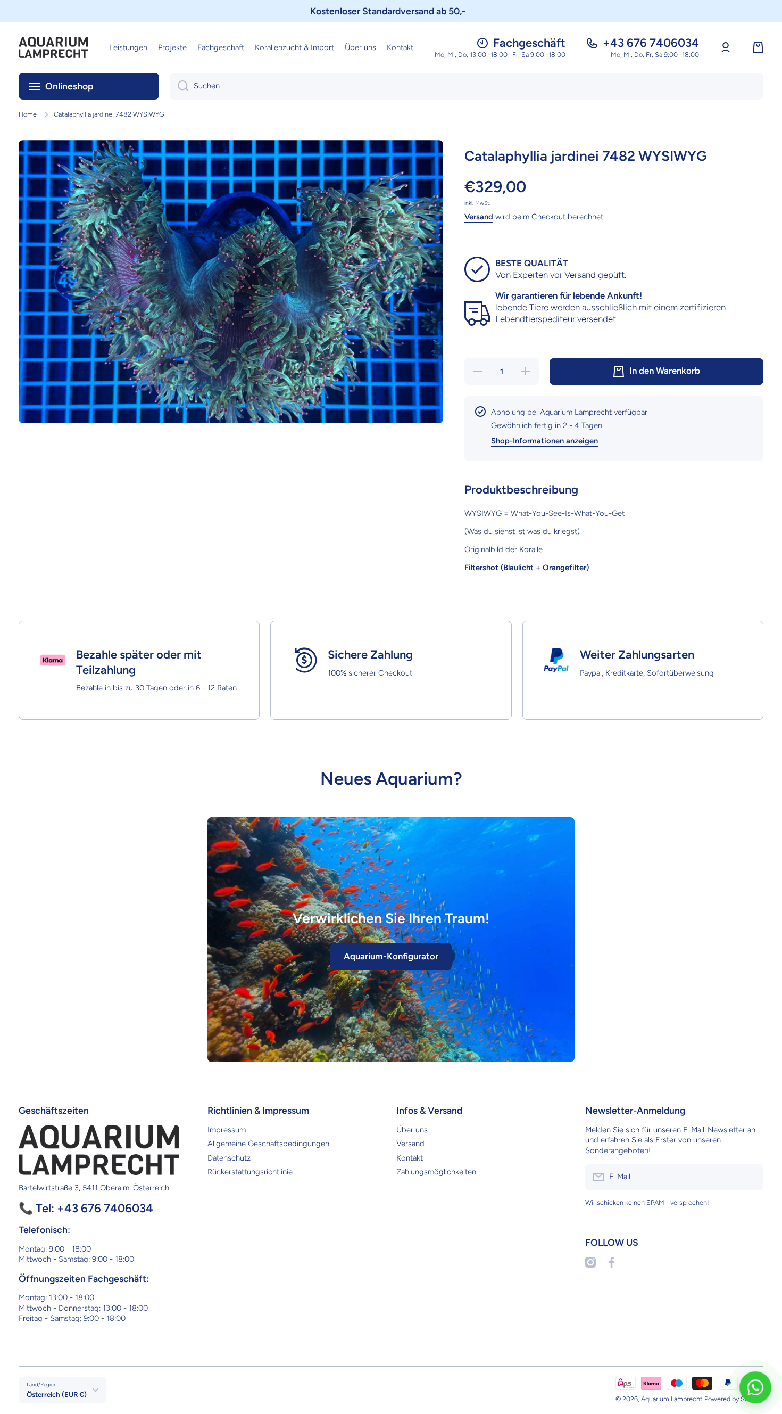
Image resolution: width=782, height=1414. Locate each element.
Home (28, 114)
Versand (478, 216)
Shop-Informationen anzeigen (544, 441)
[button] (758, 47)
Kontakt (409, 1158)
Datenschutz (229, 1158)
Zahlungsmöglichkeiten (436, 1172)
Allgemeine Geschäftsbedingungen (268, 1143)
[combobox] (466, 86)
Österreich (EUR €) (57, 1394)
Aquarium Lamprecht (672, 1399)
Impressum (226, 1130)
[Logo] (53, 47)
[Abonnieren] (750, 1177)
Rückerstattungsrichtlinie (250, 1172)
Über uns (412, 1130)
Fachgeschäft (529, 43)
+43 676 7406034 (651, 43)
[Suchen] (179, 86)
